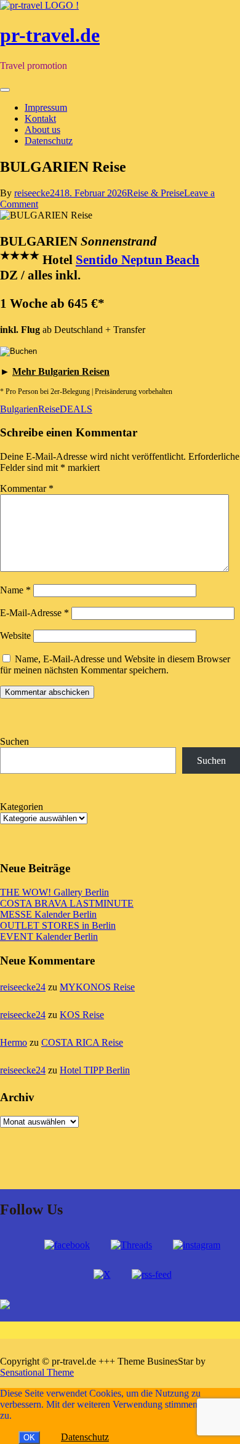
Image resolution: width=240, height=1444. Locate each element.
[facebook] (67, 1245)
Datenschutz (49, 140)
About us (42, 129)
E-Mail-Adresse (34, 613)
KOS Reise (82, 1014)
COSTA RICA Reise (82, 1042)
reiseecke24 (37, 193)
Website (15, 635)
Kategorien (21, 806)
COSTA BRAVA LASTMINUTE (67, 903)
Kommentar (27, 488)
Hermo (13, 1042)
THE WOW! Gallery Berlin (54, 892)
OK (29, 1437)
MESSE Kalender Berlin (48, 914)
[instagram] (197, 1245)
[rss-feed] (151, 1274)
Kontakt (40, 118)
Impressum (46, 107)
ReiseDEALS (65, 409)
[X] (102, 1274)
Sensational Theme (37, 1372)
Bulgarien (19, 409)
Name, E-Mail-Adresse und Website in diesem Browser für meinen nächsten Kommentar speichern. (115, 664)
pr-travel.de (50, 35)
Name (15, 590)
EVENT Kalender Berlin (49, 936)
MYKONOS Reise (97, 987)
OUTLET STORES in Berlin (58, 925)
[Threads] (131, 1245)
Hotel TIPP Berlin (95, 1070)
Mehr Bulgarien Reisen (61, 371)
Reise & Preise (155, 193)
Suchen (14, 741)
